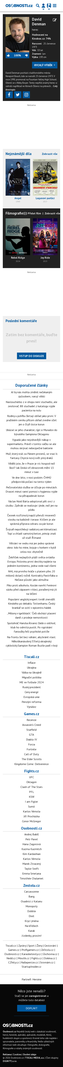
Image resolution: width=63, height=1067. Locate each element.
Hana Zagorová (31, 844)
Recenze (31, 720)
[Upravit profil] (54, 20)
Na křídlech (31, 926)
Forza (31, 744)
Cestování (50, 945)
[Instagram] (26, 94)
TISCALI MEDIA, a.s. (34, 1057)
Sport (31, 945)
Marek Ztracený (31, 863)
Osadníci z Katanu (31, 901)
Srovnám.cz (47, 962)
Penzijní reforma (31, 702)
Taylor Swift (31, 868)
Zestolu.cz (31, 885)
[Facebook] (9, 94)
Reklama (7, 1054)
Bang (31, 896)
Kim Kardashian (32, 854)
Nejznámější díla (18, 153)
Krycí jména (31, 921)
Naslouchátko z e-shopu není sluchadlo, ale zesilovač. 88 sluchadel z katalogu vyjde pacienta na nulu (31, 406)
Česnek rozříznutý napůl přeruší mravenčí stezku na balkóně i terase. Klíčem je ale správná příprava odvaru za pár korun (31, 519)
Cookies (17, 1054)
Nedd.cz (11, 958)
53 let (40, 50)
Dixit (31, 916)
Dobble (31, 911)
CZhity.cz (13, 962)
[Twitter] (17, 94)
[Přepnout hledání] (38, 5)
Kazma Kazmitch (32, 849)
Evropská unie (31, 697)
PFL (31, 792)
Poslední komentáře (21, 320)
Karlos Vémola (31, 811)
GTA (31, 734)
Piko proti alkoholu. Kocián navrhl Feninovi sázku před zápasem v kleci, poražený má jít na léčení (31, 589)
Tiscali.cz (31, 656)
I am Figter (31, 801)
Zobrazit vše (49, 154)
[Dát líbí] (10, 55)
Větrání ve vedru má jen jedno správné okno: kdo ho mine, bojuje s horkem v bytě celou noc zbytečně (31, 547)
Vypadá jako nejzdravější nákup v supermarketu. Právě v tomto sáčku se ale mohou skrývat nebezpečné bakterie (31, 444)
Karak (31, 930)
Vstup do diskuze (31, 356)
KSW (31, 796)
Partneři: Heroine (31, 979)
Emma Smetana (31, 873)
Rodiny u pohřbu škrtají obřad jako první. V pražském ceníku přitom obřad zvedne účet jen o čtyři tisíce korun (31, 420)
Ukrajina (31, 667)
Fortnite (31, 749)
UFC (31, 777)
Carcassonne (31, 891)
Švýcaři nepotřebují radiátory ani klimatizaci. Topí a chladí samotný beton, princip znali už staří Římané (31, 533)
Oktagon (31, 782)
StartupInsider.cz (31, 966)
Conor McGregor (31, 821)
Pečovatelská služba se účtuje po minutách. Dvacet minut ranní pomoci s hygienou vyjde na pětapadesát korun (31, 491)
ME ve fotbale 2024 (31, 682)
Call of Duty (31, 754)
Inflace (32, 662)
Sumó (31, 806)
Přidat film (34, 213)
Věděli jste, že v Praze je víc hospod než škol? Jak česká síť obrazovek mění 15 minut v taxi (31, 468)
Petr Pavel (31, 839)
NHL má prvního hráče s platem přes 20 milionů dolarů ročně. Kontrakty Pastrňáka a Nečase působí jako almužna (31, 575)
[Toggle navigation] (54, 5)
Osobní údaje (29, 1054)
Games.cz (31, 713)
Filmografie (14, 213)
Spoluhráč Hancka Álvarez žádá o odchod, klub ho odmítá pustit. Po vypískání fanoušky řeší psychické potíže (31, 627)
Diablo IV (31, 739)
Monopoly (31, 906)
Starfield (31, 729)
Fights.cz (31, 770)
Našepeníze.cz (29, 962)
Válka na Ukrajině (31, 672)
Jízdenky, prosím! (31, 935)
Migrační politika (31, 677)
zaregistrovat (37, 996)
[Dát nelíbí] (25, 55)
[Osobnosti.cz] (19, 5)
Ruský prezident (31, 687)
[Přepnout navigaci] (43, 5)
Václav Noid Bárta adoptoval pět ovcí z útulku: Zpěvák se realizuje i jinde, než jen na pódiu (31, 505)
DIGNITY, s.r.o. (10, 1061)
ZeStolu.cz (47, 950)
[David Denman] (17, 34)
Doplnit (31, 1008)
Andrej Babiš (31, 834)
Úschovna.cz (50, 954)
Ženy (39, 945)
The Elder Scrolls (32, 759)
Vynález (31, 706)
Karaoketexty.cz (31, 954)
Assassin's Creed (31, 724)
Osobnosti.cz (31, 828)
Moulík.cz (23, 958)
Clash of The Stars (31, 787)
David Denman (39, 21)
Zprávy (22, 945)
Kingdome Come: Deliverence (31, 764)
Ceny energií (31, 692)
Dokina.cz (49, 958)
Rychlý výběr (43, 65)
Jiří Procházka (32, 816)
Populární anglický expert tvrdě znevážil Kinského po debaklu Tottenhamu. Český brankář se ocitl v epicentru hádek (31, 603)
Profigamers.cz (30, 950)
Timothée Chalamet (31, 878)
